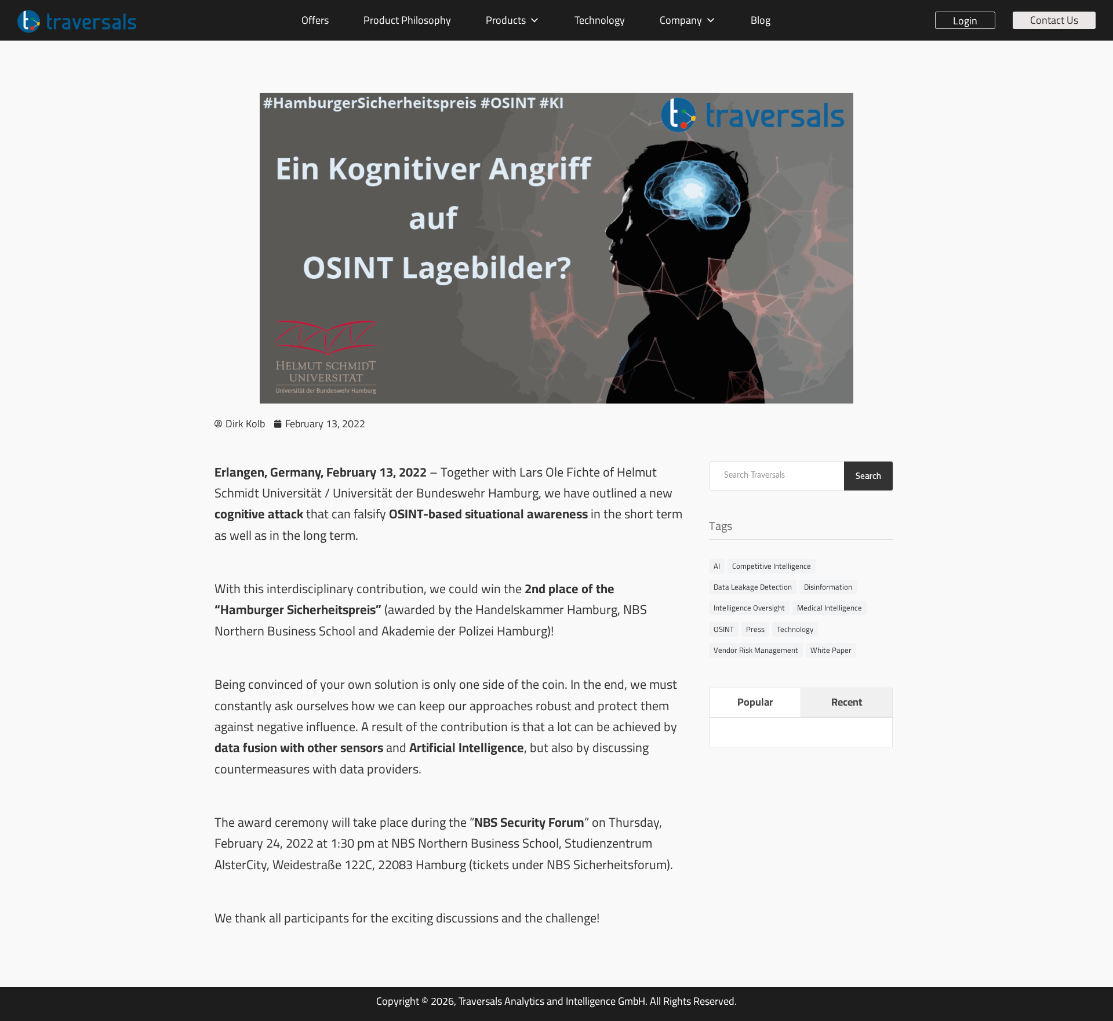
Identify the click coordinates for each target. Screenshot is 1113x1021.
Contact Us (1054, 20)
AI (717, 566)
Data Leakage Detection (753, 587)
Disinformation (828, 587)
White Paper (831, 650)
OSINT (724, 629)
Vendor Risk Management (756, 650)
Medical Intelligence (829, 608)
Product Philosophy (407, 20)
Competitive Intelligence (771, 566)
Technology (599, 20)
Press (755, 629)
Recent (846, 701)
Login (965, 20)
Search (868, 475)
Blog (760, 20)
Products (506, 20)
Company (681, 20)
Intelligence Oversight (749, 608)
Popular (755, 701)
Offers (315, 20)
